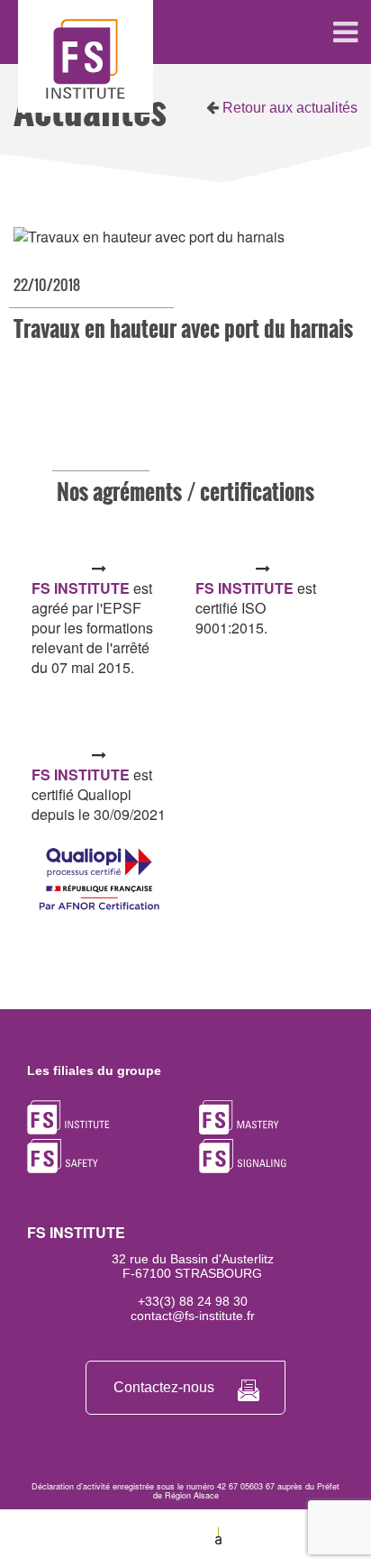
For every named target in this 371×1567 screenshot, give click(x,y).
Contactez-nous (163, 1387)
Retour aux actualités (288, 107)
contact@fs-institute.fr (193, 1315)
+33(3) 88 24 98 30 (193, 1301)
